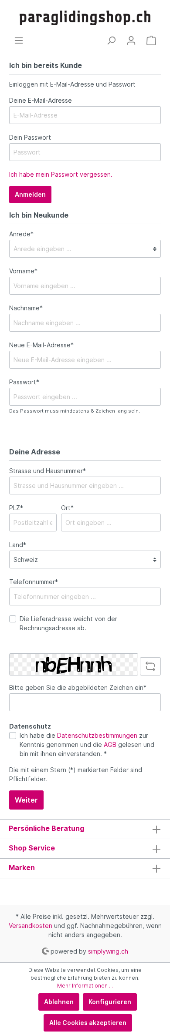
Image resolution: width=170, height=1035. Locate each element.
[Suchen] (111, 40)
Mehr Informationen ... (85, 985)
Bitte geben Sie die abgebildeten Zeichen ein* (77, 687)
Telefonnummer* (33, 581)
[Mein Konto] (131, 40)
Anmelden (30, 194)
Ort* (67, 507)
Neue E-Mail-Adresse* (41, 345)
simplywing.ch (108, 950)
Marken (22, 867)
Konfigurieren (109, 1001)
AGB (110, 744)
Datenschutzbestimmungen (97, 735)
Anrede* (21, 234)
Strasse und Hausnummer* (47, 470)
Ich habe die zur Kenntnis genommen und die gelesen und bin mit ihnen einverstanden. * (87, 744)
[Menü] (19, 40)
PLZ (16, 507)
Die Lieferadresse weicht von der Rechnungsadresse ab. (68, 623)
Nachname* (26, 308)
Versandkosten (30, 925)
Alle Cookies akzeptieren (87, 1022)
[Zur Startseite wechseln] (85, 17)
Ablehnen (59, 1001)
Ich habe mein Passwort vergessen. (60, 174)
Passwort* (24, 382)
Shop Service (32, 847)
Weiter (26, 800)
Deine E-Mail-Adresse (40, 100)
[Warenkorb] (151, 40)
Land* (17, 544)
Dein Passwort (30, 137)
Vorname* (23, 271)
